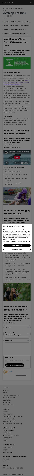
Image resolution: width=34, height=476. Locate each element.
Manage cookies (17, 249)
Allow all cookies (17, 245)
